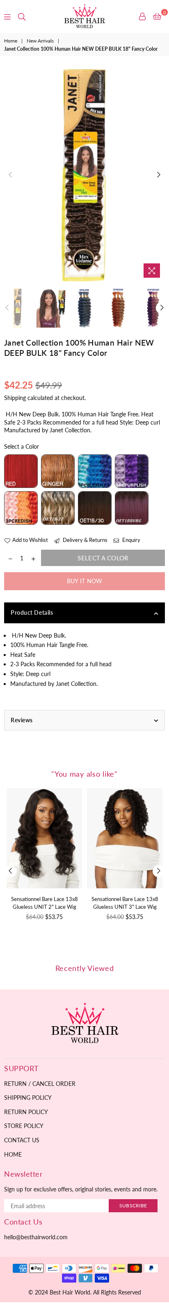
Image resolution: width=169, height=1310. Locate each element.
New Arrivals (40, 41)
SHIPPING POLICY (28, 1097)
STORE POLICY (23, 1125)
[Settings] (142, 16)
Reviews (22, 720)
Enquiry (130, 540)
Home (10, 41)
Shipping (15, 397)
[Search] (21, 16)
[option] (84, 175)
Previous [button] (10, 175)
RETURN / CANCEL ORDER (39, 1083)
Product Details (32, 612)
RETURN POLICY (26, 1111)
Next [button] (159, 175)
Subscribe (133, 1205)
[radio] (21, 471)
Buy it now (85, 580)
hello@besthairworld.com (36, 1237)
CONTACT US (21, 1140)
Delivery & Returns (84, 540)
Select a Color (21, 446)
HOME (13, 1154)
